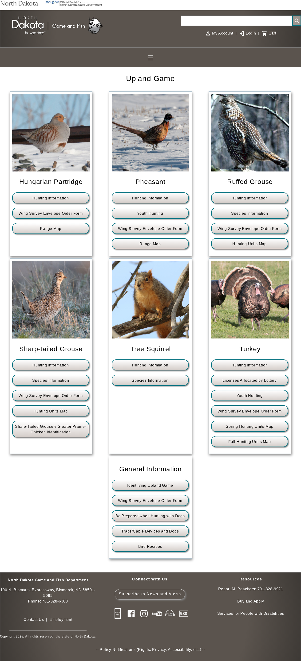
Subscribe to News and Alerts (150, 594)
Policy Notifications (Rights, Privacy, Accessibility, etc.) (150, 650)
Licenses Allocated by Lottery (249, 380)
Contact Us (34, 620)
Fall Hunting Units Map (249, 442)
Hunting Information (50, 198)
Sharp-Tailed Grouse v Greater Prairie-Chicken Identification (50, 429)
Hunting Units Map (249, 244)
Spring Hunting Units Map (249, 426)
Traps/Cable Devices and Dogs (150, 531)
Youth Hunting (150, 213)
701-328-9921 (270, 589)
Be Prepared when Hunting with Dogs (150, 516)
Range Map (50, 229)
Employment (61, 620)
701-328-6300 (55, 601)
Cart (272, 33)
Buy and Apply (250, 601)
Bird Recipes (150, 546)
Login (251, 33)
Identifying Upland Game (150, 485)
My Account (222, 33)
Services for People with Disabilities (250, 613)
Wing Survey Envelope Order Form (51, 213)
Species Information (249, 213)
